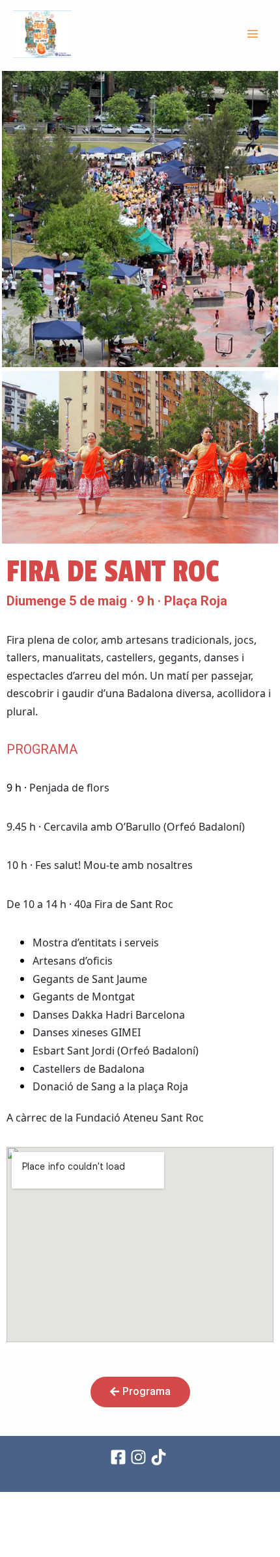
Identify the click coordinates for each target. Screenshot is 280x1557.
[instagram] (140, 1457)
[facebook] (120, 1457)
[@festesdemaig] (160, 1457)
